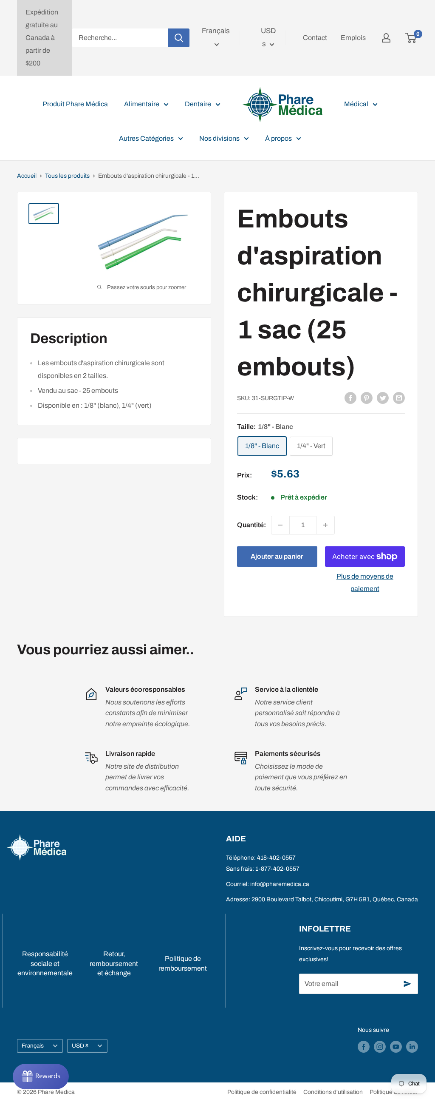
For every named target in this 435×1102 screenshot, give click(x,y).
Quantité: (251, 524)
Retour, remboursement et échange (114, 963)
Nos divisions (219, 138)
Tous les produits (67, 176)
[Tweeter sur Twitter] (383, 397)
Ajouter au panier (277, 556)
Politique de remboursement (182, 963)
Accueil (27, 176)
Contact (315, 37)
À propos (278, 138)
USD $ (80, 1045)
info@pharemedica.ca (279, 884)
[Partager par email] (399, 397)
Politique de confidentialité (262, 1092)
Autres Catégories (146, 138)
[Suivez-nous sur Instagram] (380, 1047)
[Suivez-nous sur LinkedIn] (412, 1047)
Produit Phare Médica (75, 104)
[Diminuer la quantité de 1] (280, 525)
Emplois (353, 37)
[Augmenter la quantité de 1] (325, 525)
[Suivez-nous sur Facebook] (364, 1047)
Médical (356, 104)
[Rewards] (41, 1076)
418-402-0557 (276, 858)
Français (33, 1045)
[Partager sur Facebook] (350, 397)
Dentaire (198, 104)
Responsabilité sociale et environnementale (45, 963)
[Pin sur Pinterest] (367, 397)
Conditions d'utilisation (333, 1092)
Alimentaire (141, 104)
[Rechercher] (178, 37)
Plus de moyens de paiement (364, 583)
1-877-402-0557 (277, 869)
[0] (411, 38)
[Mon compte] (386, 38)
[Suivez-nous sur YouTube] (396, 1047)
